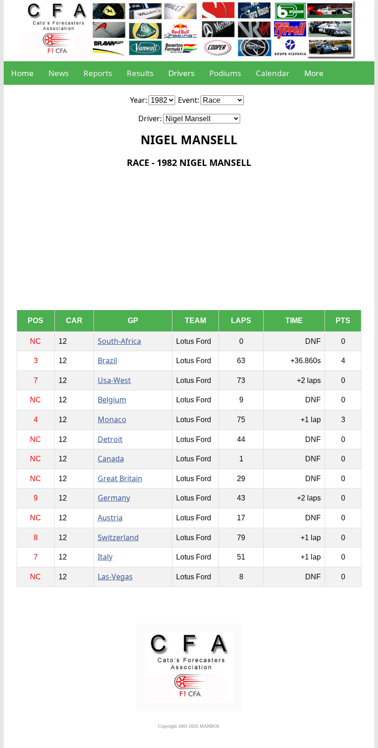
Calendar (272, 73)
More (314, 73)
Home (22, 73)
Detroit (110, 439)
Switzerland (118, 537)
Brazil (107, 360)
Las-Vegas (115, 576)
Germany (114, 498)
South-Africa (119, 341)
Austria (110, 517)
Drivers (181, 73)
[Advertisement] (189, 240)
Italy (105, 557)
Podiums (225, 73)
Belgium (112, 400)
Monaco (112, 419)
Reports (97, 73)
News (58, 73)
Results (140, 73)
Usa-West (114, 380)
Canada (111, 459)
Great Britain (120, 478)
